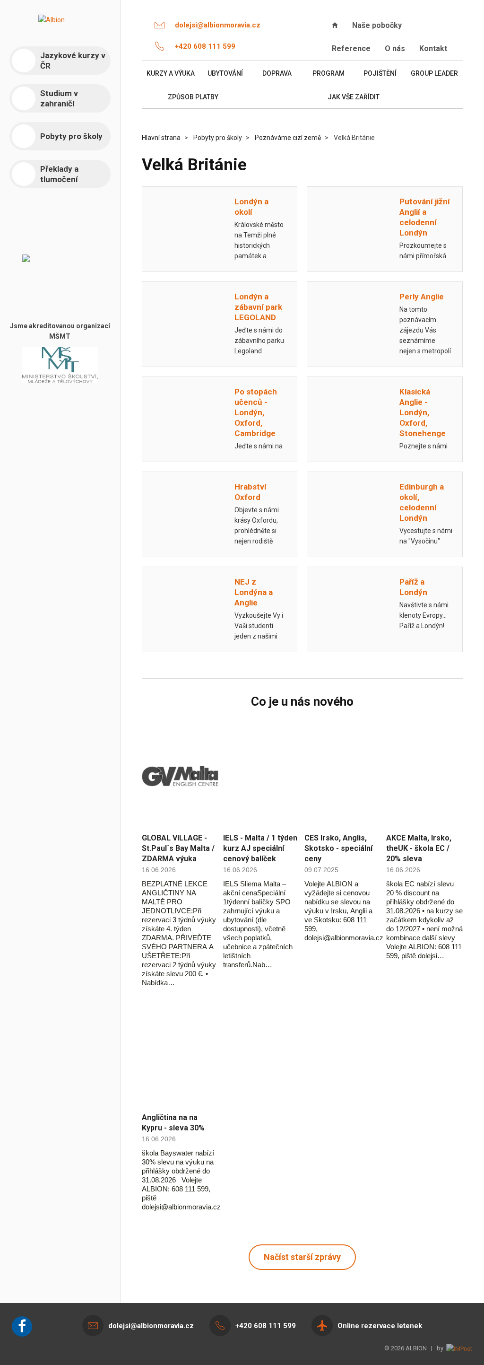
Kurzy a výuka (171, 73)
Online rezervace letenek (379, 1325)
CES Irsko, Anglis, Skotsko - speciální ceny (338, 848)
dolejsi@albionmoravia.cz (217, 25)
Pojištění (380, 73)
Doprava (277, 73)
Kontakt (433, 48)
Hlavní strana (161, 137)
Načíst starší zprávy (302, 1257)
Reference (351, 48)
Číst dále (180, 776)
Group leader (434, 73)
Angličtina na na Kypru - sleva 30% (173, 1122)
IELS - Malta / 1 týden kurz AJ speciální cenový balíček (260, 848)
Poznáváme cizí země (288, 137)
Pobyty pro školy (217, 137)
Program (328, 73)
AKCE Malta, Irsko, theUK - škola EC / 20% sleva (418, 848)
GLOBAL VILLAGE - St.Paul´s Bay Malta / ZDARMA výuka (178, 848)
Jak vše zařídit (354, 97)
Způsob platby (193, 97)
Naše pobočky (377, 25)
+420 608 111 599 (205, 46)
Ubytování (225, 73)
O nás (395, 48)
